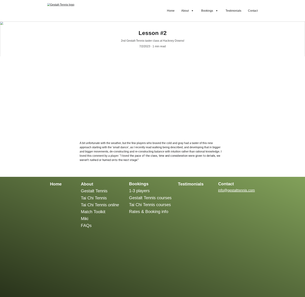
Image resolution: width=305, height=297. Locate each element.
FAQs (86, 225)
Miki (84, 218)
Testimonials (233, 10)
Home (171, 10)
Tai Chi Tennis (94, 198)
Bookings (207, 10)
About (185, 10)
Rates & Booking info (148, 211)
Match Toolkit (93, 211)
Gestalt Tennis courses (150, 197)
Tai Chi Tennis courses (150, 204)
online (113, 204)
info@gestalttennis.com (236, 190)
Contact (253, 10)
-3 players (140, 190)
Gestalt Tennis (94, 190)
